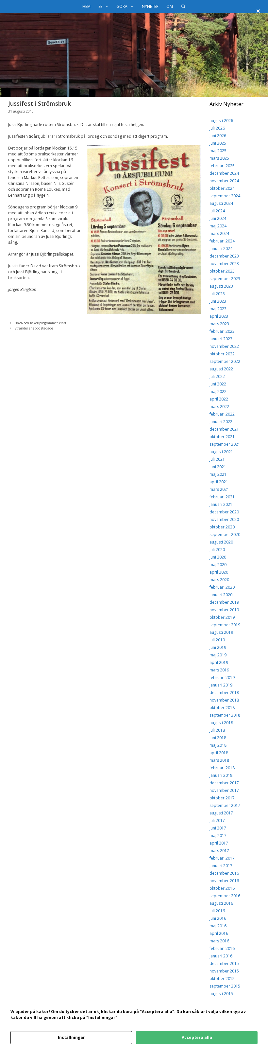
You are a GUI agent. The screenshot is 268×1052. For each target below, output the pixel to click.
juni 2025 (217, 143)
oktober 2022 (222, 354)
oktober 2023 (222, 271)
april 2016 (218, 933)
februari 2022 (222, 414)
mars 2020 (219, 579)
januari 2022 (220, 421)
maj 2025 (217, 150)
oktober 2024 (222, 188)
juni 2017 (217, 828)
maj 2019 (217, 655)
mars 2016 (219, 941)
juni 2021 (217, 467)
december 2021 (224, 429)
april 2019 (218, 662)
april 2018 (218, 753)
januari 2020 (220, 594)
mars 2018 (219, 760)
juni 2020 (217, 557)
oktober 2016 (222, 888)
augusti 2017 (221, 813)
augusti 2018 (221, 722)
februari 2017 (222, 858)
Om (169, 6)
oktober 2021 (222, 436)
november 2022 (224, 346)
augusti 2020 (221, 542)
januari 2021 (220, 504)
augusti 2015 (221, 993)
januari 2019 (220, 685)
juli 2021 (217, 459)
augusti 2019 (221, 632)
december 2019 (224, 602)
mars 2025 (219, 158)
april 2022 (218, 399)
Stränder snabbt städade (33, 328)
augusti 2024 (221, 203)
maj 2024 (217, 226)
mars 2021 (219, 489)
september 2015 (224, 986)
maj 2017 (217, 835)
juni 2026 (217, 135)
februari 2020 (222, 587)
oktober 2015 (222, 978)
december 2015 (224, 963)
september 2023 (224, 278)
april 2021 (218, 482)
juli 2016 (217, 911)
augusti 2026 (221, 120)
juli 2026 (217, 128)
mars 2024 (219, 233)
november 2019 (224, 610)
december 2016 (224, 873)
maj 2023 (217, 309)
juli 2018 (217, 730)
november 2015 (224, 971)
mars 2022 (219, 406)
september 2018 (224, 715)
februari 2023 (222, 331)
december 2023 (224, 256)
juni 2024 (217, 218)
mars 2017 (219, 850)
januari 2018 (220, 775)
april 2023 (218, 316)
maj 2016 (217, 926)
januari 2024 (220, 248)
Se (100, 6)
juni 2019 (217, 647)
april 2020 (218, 572)
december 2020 (224, 512)
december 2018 (224, 692)
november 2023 (224, 263)
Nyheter (150, 6)
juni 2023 (217, 301)
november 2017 (224, 790)
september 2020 (224, 534)
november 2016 (224, 880)
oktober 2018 (222, 707)
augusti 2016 (221, 903)
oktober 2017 (222, 798)
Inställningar (71, 1037)
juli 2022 (217, 376)
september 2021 (224, 444)
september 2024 (224, 196)
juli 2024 (217, 211)
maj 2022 (217, 391)
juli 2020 (217, 549)
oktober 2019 (222, 617)
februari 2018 (222, 768)
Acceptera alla (197, 1037)
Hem (86, 6)
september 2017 (224, 805)
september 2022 (224, 361)
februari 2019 (222, 677)
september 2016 (224, 896)
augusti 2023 (221, 286)
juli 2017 (217, 820)
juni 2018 (217, 737)
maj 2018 (217, 745)
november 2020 (224, 519)
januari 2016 (220, 956)
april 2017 (218, 843)
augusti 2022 (221, 369)
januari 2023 (220, 339)
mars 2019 (219, 670)
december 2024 (224, 173)
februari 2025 (222, 166)
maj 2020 (217, 564)
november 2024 (224, 181)
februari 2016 (222, 948)
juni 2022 (217, 384)
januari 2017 (220, 865)
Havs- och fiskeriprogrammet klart (40, 323)
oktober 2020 (222, 527)
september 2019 (224, 625)
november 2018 (224, 700)
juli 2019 (217, 640)
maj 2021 (217, 474)
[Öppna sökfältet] (183, 6)
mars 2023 (219, 324)
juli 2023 (217, 293)
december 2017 (224, 783)
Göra (121, 6)
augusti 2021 (221, 452)
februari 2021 (222, 497)
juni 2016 (217, 918)
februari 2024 (222, 241)
